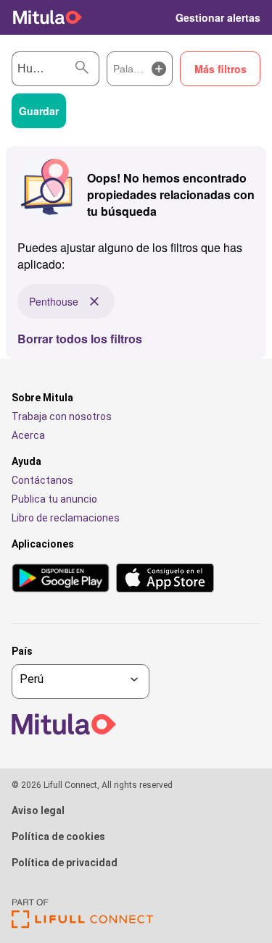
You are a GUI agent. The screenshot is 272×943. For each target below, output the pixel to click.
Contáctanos (42, 480)
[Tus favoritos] (155, 17)
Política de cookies (58, 836)
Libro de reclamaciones (66, 518)
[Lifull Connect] (82, 924)
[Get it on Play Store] (60, 579)
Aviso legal (38, 810)
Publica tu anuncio (54, 499)
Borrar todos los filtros (79, 338)
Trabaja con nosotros (62, 416)
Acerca (28, 435)
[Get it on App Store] (165, 579)
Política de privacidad (65, 862)
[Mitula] (47, 17)
